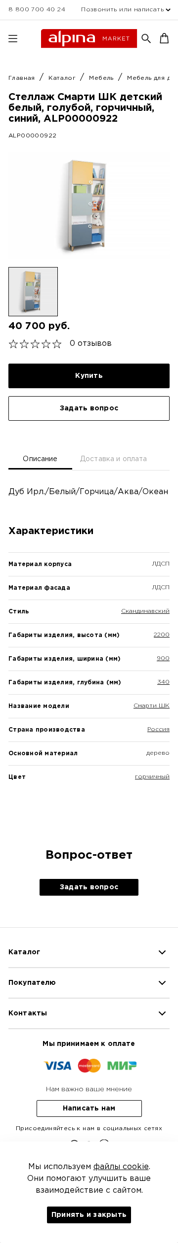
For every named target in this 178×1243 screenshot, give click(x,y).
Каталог (63, 78)
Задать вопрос (89, 408)
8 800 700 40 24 (36, 9)
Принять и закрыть (89, 1215)
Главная (22, 78)
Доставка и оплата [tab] (113, 459)
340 (163, 682)
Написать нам (89, 1108)
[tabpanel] (89, 651)
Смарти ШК (152, 705)
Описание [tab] (40, 459)
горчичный (152, 776)
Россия (158, 729)
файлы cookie (121, 1167)
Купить (89, 376)
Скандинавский (145, 611)
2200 (162, 635)
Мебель (102, 78)
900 (163, 658)
